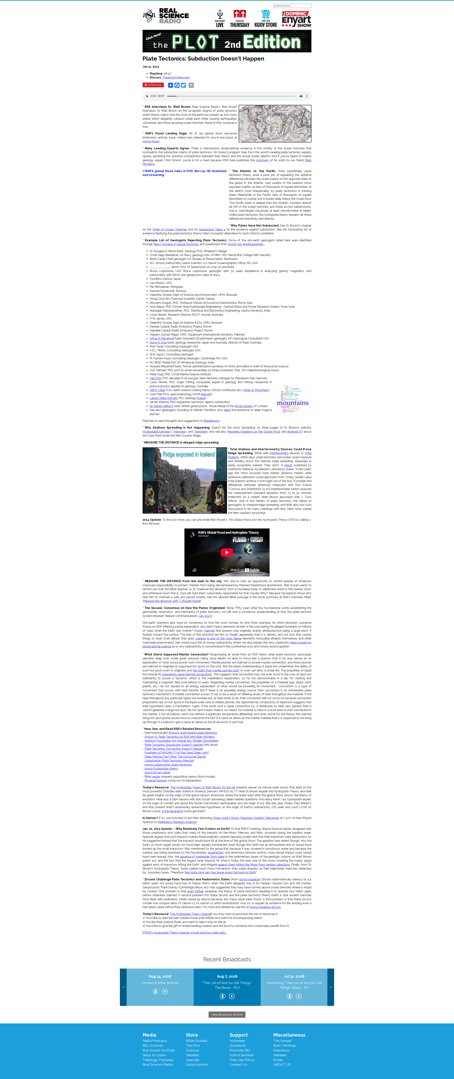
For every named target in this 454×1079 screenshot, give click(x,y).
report (288, 465)
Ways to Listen (154, 1055)
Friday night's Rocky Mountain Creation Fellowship (246, 818)
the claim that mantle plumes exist (216, 670)
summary (262, 160)
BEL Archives (153, 1045)
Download (155, 85)
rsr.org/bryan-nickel (157, 772)
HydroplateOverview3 (157, 431)
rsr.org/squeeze (249, 879)
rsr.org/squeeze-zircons (265, 907)
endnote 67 (295, 431)
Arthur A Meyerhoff (162, 338)
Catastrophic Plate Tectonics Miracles (169, 760)
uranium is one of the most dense (219, 638)
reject (227, 410)
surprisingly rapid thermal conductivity (187, 674)
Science (192, 1050)
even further (195, 891)
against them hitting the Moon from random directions (254, 864)
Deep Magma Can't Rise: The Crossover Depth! (175, 756)
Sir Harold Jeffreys (161, 406)
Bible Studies (196, 1041)
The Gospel (282, 1041)
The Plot (193, 1045)
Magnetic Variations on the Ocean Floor (253, 431)
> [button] (330, 987)
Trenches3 (180, 431)
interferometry (279, 453)
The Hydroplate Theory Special (190, 914)
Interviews (281, 1050)
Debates (192, 1055)
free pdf (206, 394)
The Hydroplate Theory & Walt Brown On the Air (202, 787)
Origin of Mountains (256, 390)
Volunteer (237, 1041)
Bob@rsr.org (212, 421)
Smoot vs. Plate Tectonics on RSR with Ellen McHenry (180, 737)
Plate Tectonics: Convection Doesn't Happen (174, 748)
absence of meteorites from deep (202, 856)
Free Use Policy (242, 1060)
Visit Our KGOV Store (266, 18)
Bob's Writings (284, 1045)
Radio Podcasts (155, 1041)
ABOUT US (282, 1064)
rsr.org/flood (151, 141)
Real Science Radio (158, 1064)
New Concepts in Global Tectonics (176, 244)
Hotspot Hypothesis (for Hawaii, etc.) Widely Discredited (181, 740)
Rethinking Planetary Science (177, 822)
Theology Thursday (240, 18)
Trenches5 (201, 431)
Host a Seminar (242, 1055)
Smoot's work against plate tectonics (192, 732)
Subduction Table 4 (212, 229)
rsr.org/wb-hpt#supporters (246, 244)
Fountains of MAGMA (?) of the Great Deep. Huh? (177, 752)
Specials (193, 1060)
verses (156, 776)
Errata (278, 1060)
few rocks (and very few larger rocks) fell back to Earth (220, 872)
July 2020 (205, 616)
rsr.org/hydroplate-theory (161, 768)
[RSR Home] (166, 16)
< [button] (123, 987)
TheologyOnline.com (176, 77)
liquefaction (215, 852)
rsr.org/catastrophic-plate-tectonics (168, 764)
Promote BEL (240, 1050)
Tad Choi (155, 378)
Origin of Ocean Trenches (170, 229)
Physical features (156, 780)
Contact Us (238, 1064)
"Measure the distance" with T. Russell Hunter (172, 601)
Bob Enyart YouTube (159, 1050)
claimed (209, 630)
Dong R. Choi (158, 342)
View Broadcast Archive (227, 1014)
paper (201, 398)
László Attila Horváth (164, 398)
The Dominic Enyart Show (296, 19)
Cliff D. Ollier (157, 390)
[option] (160, 987)
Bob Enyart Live (220, 18)
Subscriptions (197, 1064)
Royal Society (244, 406)
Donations (238, 1045)
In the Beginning (172, 811)
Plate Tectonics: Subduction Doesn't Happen (174, 744)
